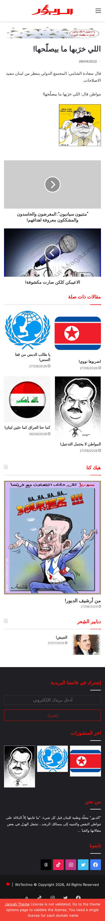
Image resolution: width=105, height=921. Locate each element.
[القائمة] (98, 12)
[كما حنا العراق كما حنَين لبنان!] (27, 399)
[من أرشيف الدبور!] (52, 537)
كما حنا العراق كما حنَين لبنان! (27, 427)
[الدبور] (52, 10)
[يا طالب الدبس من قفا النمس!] (27, 330)
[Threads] (46, 864)
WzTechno (24, 884)
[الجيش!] (86, 645)
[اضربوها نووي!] (78, 333)
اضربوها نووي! (90, 361)
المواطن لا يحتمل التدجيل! (80, 444)
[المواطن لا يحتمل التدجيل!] (78, 407)
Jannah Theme (17, 904)
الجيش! (61, 637)
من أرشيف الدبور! (83, 600)
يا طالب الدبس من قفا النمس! (32, 357)
